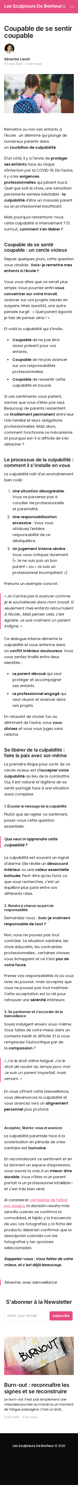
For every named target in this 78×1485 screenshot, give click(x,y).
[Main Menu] (72, 7)
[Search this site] (64, 6)
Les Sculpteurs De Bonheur (33, 6)
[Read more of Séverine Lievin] (9, 48)
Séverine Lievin (17, 59)
